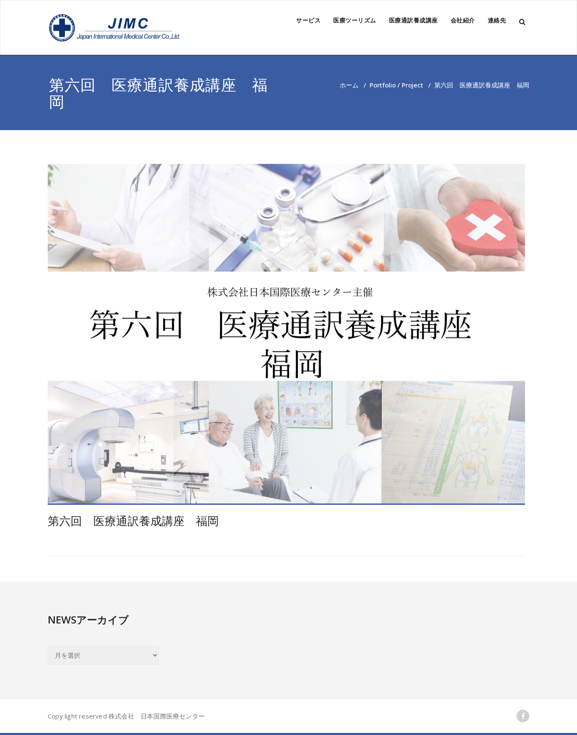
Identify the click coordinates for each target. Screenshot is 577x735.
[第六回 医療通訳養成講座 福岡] (286, 334)
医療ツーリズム (354, 20)
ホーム (349, 85)
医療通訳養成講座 (413, 20)
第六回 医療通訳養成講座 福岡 (133, 520)
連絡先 (497, 20)
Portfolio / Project (396, 85)
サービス (308, 20)
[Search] (523, 21)
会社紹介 (463, 20)
